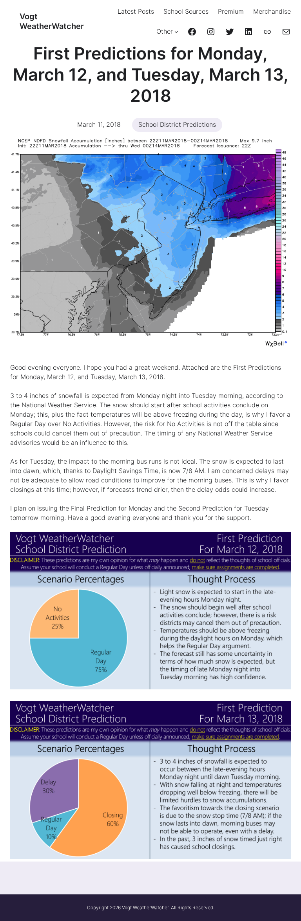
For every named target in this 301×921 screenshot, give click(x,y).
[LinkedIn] (248, 31)
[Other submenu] (176, 32)
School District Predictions (177, 124)
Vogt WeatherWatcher (52, 21)
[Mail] (286, 31)
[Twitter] (229, 31)
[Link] (267, 31)
